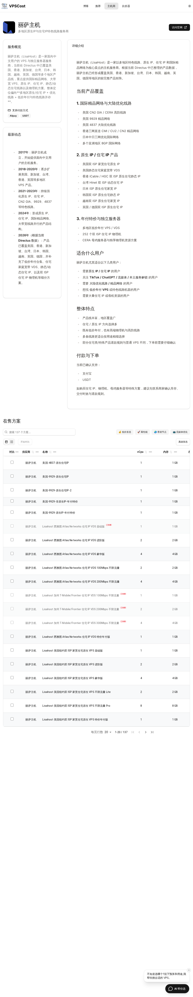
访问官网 (177, 27)
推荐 (98, 6)
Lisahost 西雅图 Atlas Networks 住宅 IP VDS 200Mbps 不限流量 (80, 581)
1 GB (175, 462)
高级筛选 (183, 441)
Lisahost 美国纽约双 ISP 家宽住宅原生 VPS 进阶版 (72, 664)
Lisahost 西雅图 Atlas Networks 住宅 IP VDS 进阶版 (73, 540)
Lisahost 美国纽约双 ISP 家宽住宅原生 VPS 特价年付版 (75, 719)
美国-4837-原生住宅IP (55, 462)
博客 (86, 6)
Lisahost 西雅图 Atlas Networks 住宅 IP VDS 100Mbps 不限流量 (80, 567)
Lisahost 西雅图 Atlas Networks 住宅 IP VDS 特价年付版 (76, 636)
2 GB (175, 540)
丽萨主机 (30, 462)
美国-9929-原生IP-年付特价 (58, 512)
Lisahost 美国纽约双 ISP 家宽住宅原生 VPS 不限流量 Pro (76, 705)
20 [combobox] (106, 732)
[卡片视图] (11, 441)
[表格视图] (6, 441)
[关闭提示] (189, 970)
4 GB (175, 554)
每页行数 (97, 732)
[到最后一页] (152, 732)
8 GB (175, 705)
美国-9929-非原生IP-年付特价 (60, 501)
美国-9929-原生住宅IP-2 (56, 490)
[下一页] (145, 732)
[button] (32, 452)
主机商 (111, 6)
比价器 (126, 6)
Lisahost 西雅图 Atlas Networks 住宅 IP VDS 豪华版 (73, 554)
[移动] (17, 451)
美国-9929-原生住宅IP (55, 476)
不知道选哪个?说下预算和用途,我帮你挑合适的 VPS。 (166, 975)
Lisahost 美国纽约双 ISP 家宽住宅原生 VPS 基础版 (72, 650)
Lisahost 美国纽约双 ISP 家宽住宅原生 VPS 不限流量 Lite (76, 691)
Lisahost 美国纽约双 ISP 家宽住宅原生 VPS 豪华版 (72, 678)
